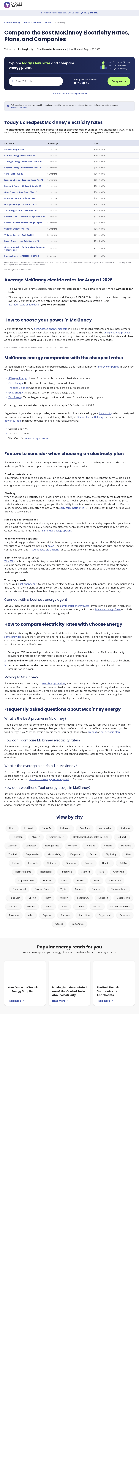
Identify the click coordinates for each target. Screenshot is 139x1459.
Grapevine (118, 871)
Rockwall (28, 828)
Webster (12, 845)
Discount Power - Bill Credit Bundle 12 (22, 186)
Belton (93, 854)
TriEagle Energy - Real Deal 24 (19, 235)
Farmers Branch (43, 889)
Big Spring (111, 854)
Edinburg (103, 897)
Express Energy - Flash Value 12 (19, 155)
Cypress (89, 863)
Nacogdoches (52, 845)
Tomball (12, 854)
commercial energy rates (74, 605)
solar (51, 545)
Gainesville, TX (56, 836)
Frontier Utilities (18, 387)
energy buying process (117, 332)
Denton (48, 906)
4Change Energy (17, 378)
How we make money (19, 107)
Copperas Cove (26, 880)
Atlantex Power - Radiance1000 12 (20, 198)
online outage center (36, 438)
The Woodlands (118, 889)
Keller (97, 880)
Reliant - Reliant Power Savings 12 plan (23, 222)
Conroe (79, 889)
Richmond (65, 828)
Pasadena (14, 915)
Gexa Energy (15, 392)
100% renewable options (44, 549)
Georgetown (123, 897)
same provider (12, 636)
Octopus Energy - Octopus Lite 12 (20, 204)
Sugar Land (104, 915)
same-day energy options (57, 530)
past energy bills (27, 584)
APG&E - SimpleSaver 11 (15, 149)
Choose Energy (12, 22)
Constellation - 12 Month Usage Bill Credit (24, 216)
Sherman (65, 915)
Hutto (12, 828)
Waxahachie (105, 828)
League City (83, 897)
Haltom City (115, 880)
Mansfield (126, 845)
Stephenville (32, 854)
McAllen (31, 906)
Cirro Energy (15, 383)
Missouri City (54, 854)
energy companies (108, 366)
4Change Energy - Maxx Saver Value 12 (23, 161)
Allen (30, 915)
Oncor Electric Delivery (90, 417)
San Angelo (78, 923)
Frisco (64, 906)
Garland (97, 906)
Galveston (125, 915)
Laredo (80, 906)
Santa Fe (46, 828)
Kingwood (75, 854)
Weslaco (72, 845)
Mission (64, 897)
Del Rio (123, 863)
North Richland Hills (120, 906)
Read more (16, 1000)
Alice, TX (36, 836)
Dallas (64, 880)
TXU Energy (15, 397)
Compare (118, 81)
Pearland (90, 845)
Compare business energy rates (69, 93)
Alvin (128, 854)
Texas (48, 22)
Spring (32, 897)
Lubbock (122, 836)
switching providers (53, 683)
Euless (15, 863)
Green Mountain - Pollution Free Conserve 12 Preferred (24, 248)
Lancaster (31, 845)
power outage (12, 420)
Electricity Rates (32, 22)
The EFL (9, 561)
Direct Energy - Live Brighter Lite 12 (21, 241)
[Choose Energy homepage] (132, 5)
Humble (106, 863)
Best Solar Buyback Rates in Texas (90, 836)
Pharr (48, 897)
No (87, 83)
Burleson (96, 889)
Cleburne (51, 863)
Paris (101, 871)
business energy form (108, 609)
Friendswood (19, 889)
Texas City (14, 897)
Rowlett (81, 880)
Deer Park (85, 828)
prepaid (92, 732)
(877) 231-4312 (91, 12)
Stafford (85, 871)
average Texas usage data (23, 304)
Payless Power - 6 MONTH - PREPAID (21, 256)
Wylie (63, 889)
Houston (47, 880)
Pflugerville (66, 871)
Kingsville (33, 863)
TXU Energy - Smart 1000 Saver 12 (20, 210)
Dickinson (71, 863)
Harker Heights (23, 871)
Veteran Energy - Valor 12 (16, 229)
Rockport (125, 828)
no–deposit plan (110, 732)
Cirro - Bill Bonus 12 (13, 173)
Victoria (108, 845)
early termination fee (71, 507)
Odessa (59, 923)
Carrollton (84, 915)
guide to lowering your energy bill (49, 779)
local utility (105, 413)
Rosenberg (46, 871)
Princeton (18, 836)
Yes (79, 83)
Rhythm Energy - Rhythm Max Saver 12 (23, 167)
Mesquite (13, 906)
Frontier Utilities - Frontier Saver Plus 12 (23, 180)
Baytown (46, 915)
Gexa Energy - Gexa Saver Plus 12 (20, 192)
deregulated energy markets (50, 328)
